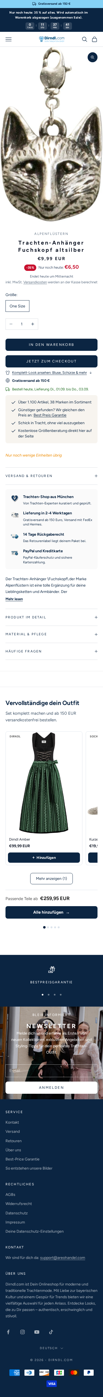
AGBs (10, 1194)
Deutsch (49, 1348)
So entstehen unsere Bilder (28, 1168)
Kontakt (12, 1122)
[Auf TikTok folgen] (51, 1332)
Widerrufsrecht (18, 1203)
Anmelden (51, 1087)
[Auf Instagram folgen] (22, 1332)
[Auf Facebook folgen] (8, 1332)
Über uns (13, 1150)
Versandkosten (35, 282)
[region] (51, 975)
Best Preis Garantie (50, 415)
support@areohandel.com (62, 1257)
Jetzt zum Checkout (51, 361)
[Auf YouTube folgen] (37, 1332)
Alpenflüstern (51, 234)
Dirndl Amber (19, 839)
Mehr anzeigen (51, 878)
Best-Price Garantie (22, 1159)
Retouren (13, 1141)
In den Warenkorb (51, 345)
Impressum (15, 1222)
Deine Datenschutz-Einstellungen (34, 1231)
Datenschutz (16, 1213)
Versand (12, 1131)
